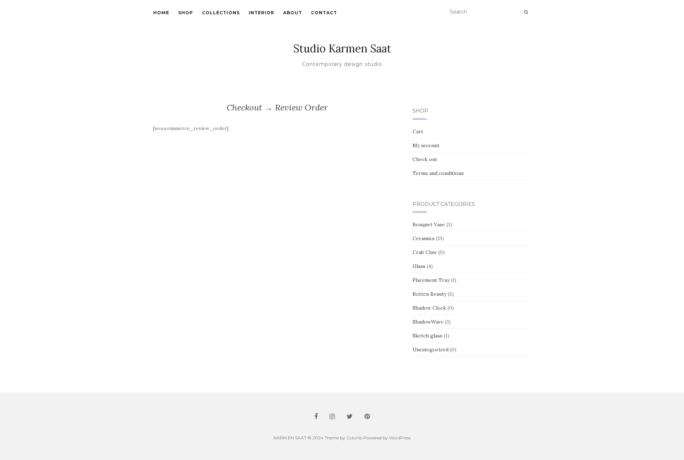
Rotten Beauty (429, 294)
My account (426, 145)
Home (161, 12)
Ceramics (424, 238)
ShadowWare (428, 322)
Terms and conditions (438, 173)
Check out (425, 159)
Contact (324, 12)
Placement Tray (431, 280)
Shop (185, 12)
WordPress (400, 437)
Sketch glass (427, 335)
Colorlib (354, 437)
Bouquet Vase (429, 224)
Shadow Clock (429, 308)
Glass (419, 266)
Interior (261, 12)
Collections (221, 12)
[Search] (526, 12)
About (292, 12)
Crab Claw (425, 252)
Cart (418, 131)
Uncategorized (431, 349)
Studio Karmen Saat (342, 48)
